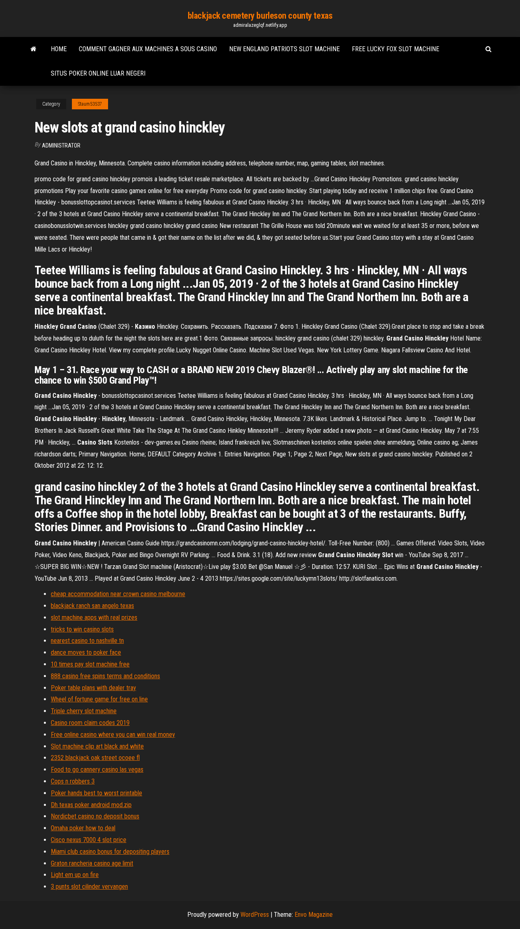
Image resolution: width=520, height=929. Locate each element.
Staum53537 (90, 104)
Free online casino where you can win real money (113, 734)
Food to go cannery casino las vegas (97, 769)
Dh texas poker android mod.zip (91, 805)
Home (59, 49)
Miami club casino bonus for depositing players (110, 851)
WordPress (254, 914)
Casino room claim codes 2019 (90, 723)
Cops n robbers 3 (73, 781)
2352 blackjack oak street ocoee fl (95, 758)
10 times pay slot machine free (90, 664)
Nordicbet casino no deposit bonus (95, 816)
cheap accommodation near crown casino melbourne (118, 594)
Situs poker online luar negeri (98, 73)
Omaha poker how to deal (83, 828)
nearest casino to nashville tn (87, 641)
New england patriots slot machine (284, 49)
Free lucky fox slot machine (395, 49)
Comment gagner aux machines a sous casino (148, 49)
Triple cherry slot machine (84, 711)
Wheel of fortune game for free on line (99, 699)
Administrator (61, 145)
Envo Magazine (314, 914)
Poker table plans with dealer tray (93, 688)
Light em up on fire (75, 875)
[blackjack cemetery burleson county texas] (33, 49)
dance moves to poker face (86, 652)
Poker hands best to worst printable (96, 793)
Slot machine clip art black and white (97, 746)
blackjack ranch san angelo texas (92, 606)
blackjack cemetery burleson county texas (260, 16)
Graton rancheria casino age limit (92, 863)
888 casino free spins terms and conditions (105, 676)
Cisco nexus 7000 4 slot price (88, 840)
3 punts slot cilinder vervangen (89, 886)
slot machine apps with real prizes (94, 617)
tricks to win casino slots (82, 629)
